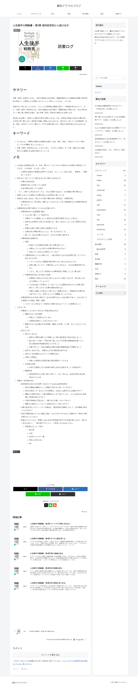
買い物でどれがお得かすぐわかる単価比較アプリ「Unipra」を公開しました (110, 118)
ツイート (98, 92)
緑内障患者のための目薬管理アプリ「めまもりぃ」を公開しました (110, 140)
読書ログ (17, 451)
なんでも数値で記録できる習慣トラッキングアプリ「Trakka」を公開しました (110, 129)
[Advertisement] (50, 81)
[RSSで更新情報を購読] (55, 505)
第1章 (15, 118)
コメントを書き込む (50, 655)
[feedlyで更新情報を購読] (50, 505)
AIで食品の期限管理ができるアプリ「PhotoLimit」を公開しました (108, 107)
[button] (76, 68)
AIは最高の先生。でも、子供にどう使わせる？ (110, 151)
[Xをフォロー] (46, 505)
